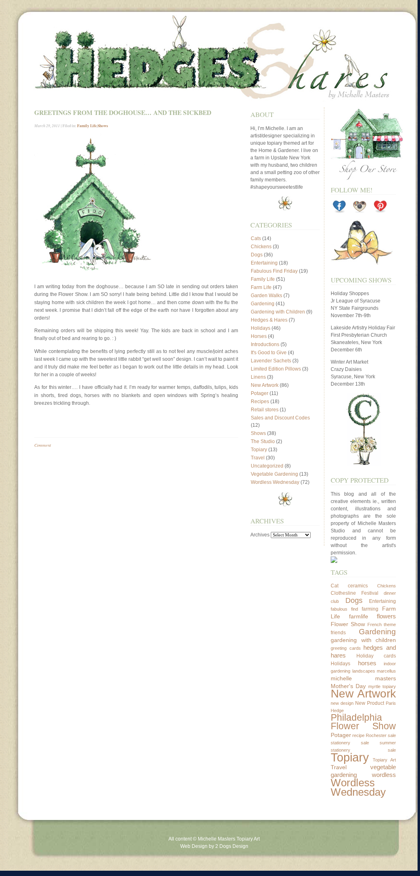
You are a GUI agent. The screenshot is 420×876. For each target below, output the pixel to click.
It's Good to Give (269, 352)
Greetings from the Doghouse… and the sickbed (122, 112)
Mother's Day (348, 686)
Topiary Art (384, 759)
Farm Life (261, 287)
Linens (258, 377)
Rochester (376, 735)
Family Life (87, 125)
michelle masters (363, 678)
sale (392, 735)
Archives (260, 535)
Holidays (260, 328)
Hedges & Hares (269, 320)
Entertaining (264, 263)
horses (367, 663)
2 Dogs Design (231, 846)
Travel (258, 458)
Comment (42, 445)
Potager (259, 393)
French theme (381, 624)
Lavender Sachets (271, 361)
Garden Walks (266, 295)
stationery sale (350, 742)
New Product (369, 703)
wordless (384, 774)
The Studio (263, 441)
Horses (259, 336)
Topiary (259, 449)
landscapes (363, 671)
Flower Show (348, 624)
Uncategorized (267, 466)
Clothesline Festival (354, 593)
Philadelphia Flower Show (363, 722)
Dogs (257, 255)
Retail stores (265, 410)
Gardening (262, 304)
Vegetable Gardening (274, 474)
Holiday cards (376, 656)
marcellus (386, 671)
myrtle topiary (382, 686)
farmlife (358, 616)
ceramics (358, 586)
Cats (256, 238)
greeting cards (346, 648)
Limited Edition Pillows (276, 369)
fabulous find (344, 609)
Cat (334, 586)
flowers (386, 616)
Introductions (265, 344)
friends (338, 632)
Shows (102, 125)
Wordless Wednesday (275, 482)
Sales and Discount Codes (280, 418)
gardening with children (363, 640)
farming (370, 609)
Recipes (260, 401)
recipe (358, 735)
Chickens (261, 246)
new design (342, 703)
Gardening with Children (278, 312)
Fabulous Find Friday (274, 271)
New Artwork (265, 385)
